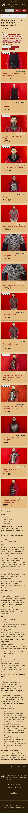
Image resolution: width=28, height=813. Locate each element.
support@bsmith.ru (14, 784)
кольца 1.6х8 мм (6, 42)
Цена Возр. (5, 49)
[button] (24, 10)
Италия (4, 38)
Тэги (3, 32)
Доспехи (19, 16)
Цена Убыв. (12, 49)
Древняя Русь (14, 36)
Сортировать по (7, 44)
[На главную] (3, 4)
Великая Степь (5, 36)
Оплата (17, 4)
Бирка (8, 34)
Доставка (11, 4)
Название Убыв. (15, 47)
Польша (9, 38)
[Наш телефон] (25, 4)
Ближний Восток (16, 34)
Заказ (16, 1)
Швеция (14, 40)
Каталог (11, 16)
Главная (4, 16)
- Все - (4, 34)
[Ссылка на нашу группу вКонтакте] (14, 798)
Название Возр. (6, 47)
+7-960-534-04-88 (15, 787)
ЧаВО (10, 7)
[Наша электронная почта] (22, 4)
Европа (21, 36)
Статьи (12, 1)
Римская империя (17, 38)
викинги (20, 40)
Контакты (16, 7)
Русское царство (6, 40)
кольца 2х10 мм (15, 42)
